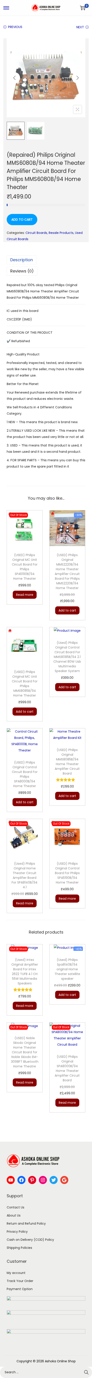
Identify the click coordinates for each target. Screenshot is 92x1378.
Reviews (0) (22, 271)
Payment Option (20, 1289)
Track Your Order (20, 1281)
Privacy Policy (17, 1231)
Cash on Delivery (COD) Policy (30, 1239)
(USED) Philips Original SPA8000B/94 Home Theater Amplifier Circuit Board (67, 1068)
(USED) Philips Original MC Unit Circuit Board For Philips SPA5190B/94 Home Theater (25, 567)
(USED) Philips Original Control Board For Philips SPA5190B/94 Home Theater (67, 873)
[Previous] (14, 77)
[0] (82, 8)
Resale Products (61, 233)
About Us (14, 1215)
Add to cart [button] (67, 610)
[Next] (77, 77)
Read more (24, 594)
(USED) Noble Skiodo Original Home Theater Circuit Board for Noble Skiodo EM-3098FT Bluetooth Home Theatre (24, 1052)
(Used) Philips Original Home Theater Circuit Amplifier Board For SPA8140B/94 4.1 (25, 875)
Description (21, 260)
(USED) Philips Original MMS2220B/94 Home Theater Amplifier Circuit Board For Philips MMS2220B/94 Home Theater (67, 571)
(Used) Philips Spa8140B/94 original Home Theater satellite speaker (67, 969)
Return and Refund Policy (26, 1223)
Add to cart (22, 219)
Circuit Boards (36, 233)
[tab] (46, 259)
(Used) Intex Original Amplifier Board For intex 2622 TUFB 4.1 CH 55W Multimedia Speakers (24, 972)
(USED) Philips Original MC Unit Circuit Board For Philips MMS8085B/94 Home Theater (25, 684)
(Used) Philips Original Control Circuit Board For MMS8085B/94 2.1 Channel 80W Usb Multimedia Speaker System (67, 656)
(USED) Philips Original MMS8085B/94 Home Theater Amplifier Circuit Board (67, 762)
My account (16, 1273)
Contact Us (15, 1207)
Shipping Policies (19, 1247)
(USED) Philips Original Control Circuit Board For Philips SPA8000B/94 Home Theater (25, 774)
